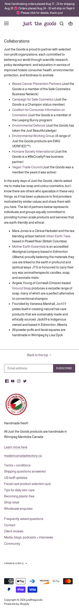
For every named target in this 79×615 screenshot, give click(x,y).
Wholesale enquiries (18, 508)
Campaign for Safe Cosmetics (33, 99)
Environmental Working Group (33, 136)
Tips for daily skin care (19, 490)
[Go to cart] (70, 23)
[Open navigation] (6, 23)
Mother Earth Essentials (29, 246)
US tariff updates (15, 477)
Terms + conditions (17, 465)
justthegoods (34, 599)
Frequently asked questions (23, 519)
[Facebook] (7, 381)
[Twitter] (25, 381)
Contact (9, 525)
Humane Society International (33, 151)
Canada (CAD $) (14, 563)
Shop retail (11, 502)
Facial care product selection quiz (27, 484)
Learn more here (15, 447)
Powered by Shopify (16, 603)
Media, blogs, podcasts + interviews (28, 537)
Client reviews (13, 531)
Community (12, 543)
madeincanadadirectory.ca (23, 455)
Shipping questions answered (25, 471)
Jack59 (61, 303)
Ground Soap (21, 288)
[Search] (61, 23)
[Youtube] (12, 381)
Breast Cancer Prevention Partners (36, 83)
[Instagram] (18, 381)
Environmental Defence (28, 125)
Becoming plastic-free (19, 496)
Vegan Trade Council (27, 167)
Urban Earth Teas (58, 236)
